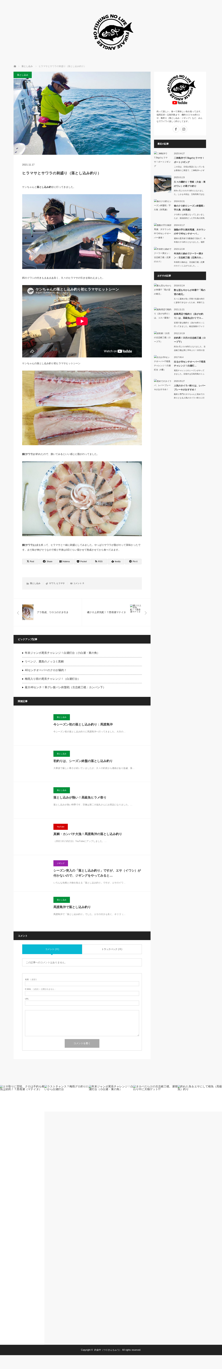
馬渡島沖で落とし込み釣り (72, 907)
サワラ (52, 583)
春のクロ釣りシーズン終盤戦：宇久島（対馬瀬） (190, 207)
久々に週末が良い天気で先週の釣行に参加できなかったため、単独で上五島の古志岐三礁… (189, 302)
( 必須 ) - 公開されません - (40, 989)
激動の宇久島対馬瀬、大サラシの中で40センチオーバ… (190, 231)
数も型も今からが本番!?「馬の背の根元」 (189, 292)
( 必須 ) (31, 979)
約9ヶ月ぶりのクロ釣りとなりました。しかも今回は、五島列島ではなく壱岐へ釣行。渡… (189, 194)
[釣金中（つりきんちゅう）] (111, 55)
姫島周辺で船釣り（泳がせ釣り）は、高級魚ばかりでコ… (188, 316)
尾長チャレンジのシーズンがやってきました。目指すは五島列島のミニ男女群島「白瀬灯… (189, 374)
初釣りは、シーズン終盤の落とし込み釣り (83, 761)
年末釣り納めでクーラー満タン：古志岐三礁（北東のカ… (188, 255)
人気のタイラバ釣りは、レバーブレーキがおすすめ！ (190, 387)
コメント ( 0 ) (52, 949)
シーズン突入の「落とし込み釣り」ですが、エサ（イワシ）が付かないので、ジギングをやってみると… (97, 873)
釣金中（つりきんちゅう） (107, 1350)
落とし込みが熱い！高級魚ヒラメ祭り (79, 797)
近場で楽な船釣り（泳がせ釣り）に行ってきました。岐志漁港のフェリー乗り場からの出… (189, 326)
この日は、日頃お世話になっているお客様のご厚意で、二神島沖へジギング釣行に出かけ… (189, 170)
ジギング (61, 863)
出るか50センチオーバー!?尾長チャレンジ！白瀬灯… (190, 363)
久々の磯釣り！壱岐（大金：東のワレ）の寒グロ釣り (190, 184)
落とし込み (22, 75)
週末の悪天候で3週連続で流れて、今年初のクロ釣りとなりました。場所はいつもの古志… (190, 242)
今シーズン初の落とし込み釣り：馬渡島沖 (83, 724)
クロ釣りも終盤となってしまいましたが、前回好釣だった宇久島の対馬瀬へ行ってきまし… (189, 218)
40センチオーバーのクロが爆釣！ (46, 670)
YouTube (60, 827)
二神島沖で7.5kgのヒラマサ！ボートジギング (189, 160)
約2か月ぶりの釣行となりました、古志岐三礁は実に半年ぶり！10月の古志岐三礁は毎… (190, 350)
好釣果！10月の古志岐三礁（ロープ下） (190, 339)
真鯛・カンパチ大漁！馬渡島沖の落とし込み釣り (87, 834)
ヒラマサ (60, 583)
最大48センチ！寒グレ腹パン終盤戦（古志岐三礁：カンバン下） (65, 687)
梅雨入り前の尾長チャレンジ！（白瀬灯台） (52, 678)
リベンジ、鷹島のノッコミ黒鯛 (44, 661)
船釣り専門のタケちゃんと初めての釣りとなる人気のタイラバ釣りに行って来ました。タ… (189, 397)
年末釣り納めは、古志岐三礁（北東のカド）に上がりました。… (189, 264)
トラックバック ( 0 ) (112, 949)
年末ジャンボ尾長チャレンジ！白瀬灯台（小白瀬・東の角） (62, 652)
